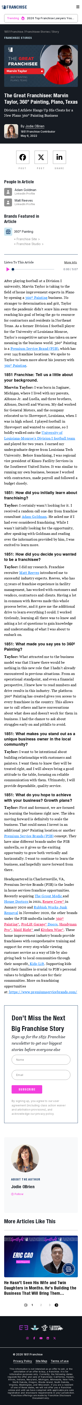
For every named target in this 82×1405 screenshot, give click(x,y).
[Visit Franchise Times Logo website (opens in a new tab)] (35, 1327)
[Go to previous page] (26, 1305)
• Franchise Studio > (29, 244)
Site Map (41, 1361)
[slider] (13, 269)
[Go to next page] (56, 1305)
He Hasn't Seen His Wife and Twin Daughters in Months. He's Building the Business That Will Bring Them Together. (40, 1288)
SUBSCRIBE (27, 1089)
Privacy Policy (22, 1361)
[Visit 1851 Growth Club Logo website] (56, 1328)
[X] (54, 1338)
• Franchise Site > (27, 239)
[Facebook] (34, 1338)
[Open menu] (78, 7)
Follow (19, 1194)
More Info (70, 262)
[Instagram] (27, 1338)
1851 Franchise (13, 31)
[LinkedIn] (47, 1338)
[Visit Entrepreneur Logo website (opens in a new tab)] (23, 1327)
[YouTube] (41, 1338)
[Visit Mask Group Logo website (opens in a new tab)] (44, 1328)
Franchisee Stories (37, 31)
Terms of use (60, 1361)
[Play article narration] (7, 269)
